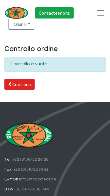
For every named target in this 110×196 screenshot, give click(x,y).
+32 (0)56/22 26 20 (30, 160)
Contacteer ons (54, 13)
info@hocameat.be (37, 179)
